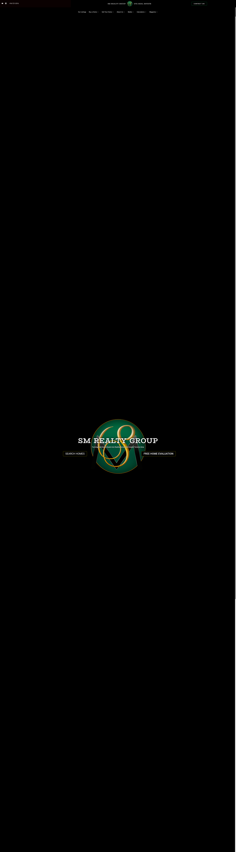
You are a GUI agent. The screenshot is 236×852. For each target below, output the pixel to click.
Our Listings (82, 12)
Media (130, 12)
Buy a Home (93, 12)
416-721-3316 (14, 3)
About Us (120, 12)
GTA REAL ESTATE (142, 4)
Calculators (141, 12)
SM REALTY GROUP (117, 4)
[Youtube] (2, 3)
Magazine (152, 12)
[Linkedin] (5, 3)
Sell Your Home (107, 12)
